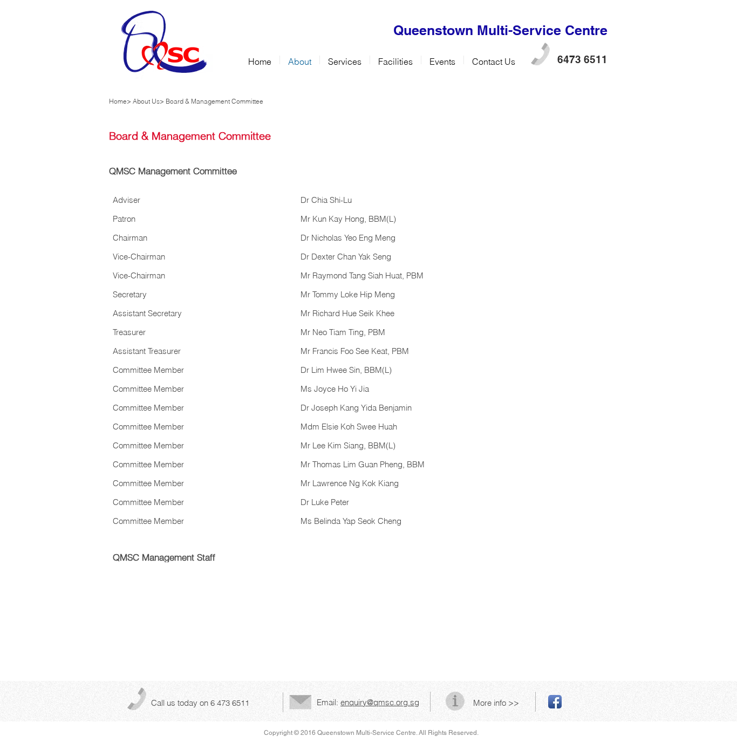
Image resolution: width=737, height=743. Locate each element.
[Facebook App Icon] (555, 701)
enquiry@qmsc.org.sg (379, 702)
